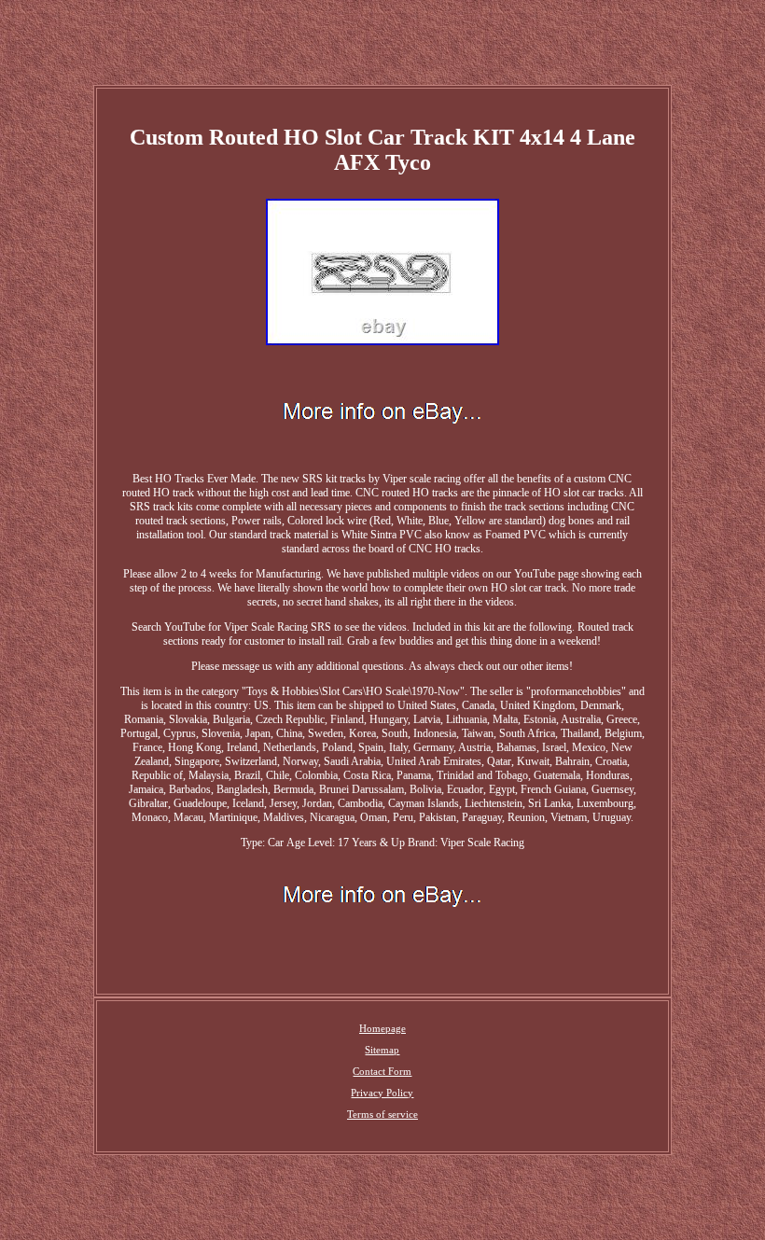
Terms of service (382, 1114)
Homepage (382, 1028)
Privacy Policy (382, 1092)
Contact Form (382, 1071)
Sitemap (382, 1049)
